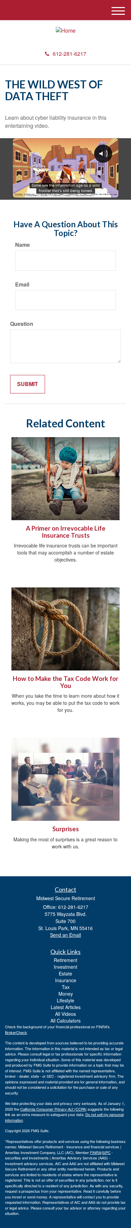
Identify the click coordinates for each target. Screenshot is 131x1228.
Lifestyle (65, 1000)
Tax (66, 987)
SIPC (106, 1152)
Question (21, 324)
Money (65, 993)
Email (22, 284)
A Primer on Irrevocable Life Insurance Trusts (65, 532)
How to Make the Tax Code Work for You (65, 682)
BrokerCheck (16, 1032)
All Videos (65, 1013)
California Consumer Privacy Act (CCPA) (53, 1109)
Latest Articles (66, 1007)
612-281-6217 (69, 53)
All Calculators (65, 1020)
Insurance (65, 980)
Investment (65, 966)
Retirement (65, 960)
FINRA (95, 1152)
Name (22, 244)
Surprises (65, 829)
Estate (65, 973)
